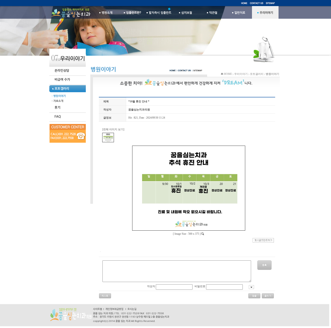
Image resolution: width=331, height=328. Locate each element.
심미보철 (186, 12)
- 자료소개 (57, 101)
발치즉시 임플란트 (160, 12)
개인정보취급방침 (114, 309)
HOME (227, 74)
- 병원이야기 (59, 96)
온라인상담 (61, 70)
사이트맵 (97, 309)
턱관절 (213, 12)
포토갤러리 (256, 74)
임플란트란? (133, 12)
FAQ (57, 116)
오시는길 (131, 309)
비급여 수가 (62, 79)
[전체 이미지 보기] (113, 129)
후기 (57, 107)
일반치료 (239, 12)
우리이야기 (241, 74)
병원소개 (107, 12)
